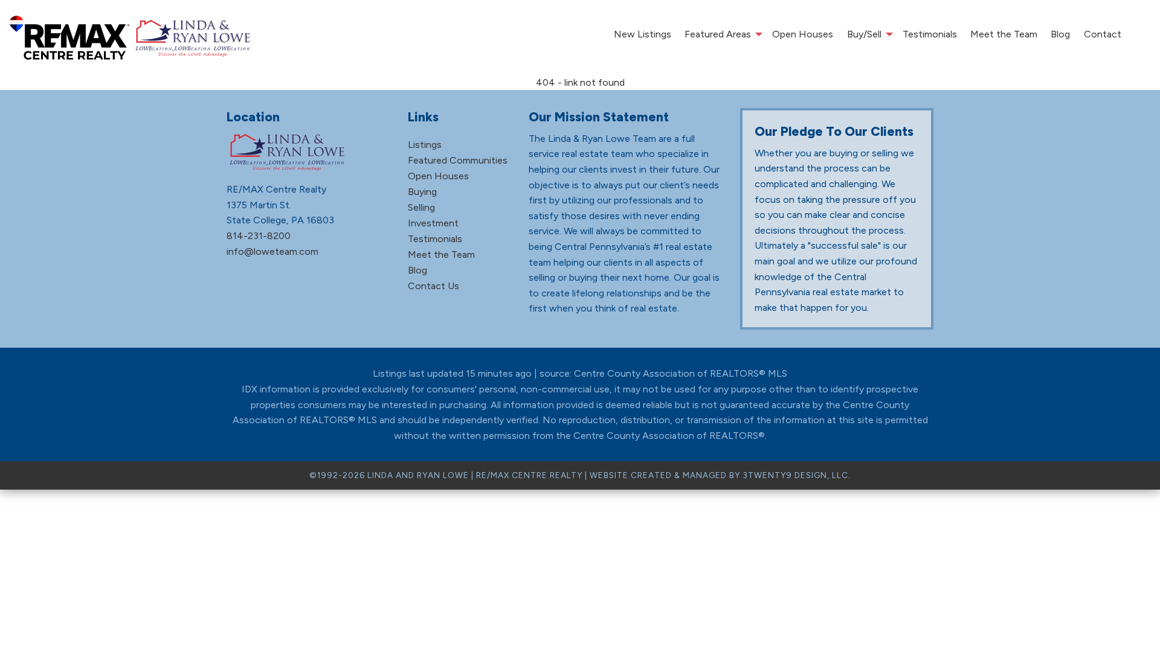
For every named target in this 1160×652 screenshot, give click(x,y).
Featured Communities (457, 160)
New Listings (642, 34)
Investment (433, 223)
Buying (422, 191)
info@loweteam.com (272, 251)
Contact (1102, 34)
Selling (421, 207)
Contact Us (433, 286)
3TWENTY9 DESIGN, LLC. (797, 475)
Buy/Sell (864, 34)
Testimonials (930, 34)
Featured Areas (718, 34)
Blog (1060, 34)
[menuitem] (642, 34)
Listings (425, 144)
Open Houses (802, 34)
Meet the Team (1003, 34)
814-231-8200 (259, 235)
